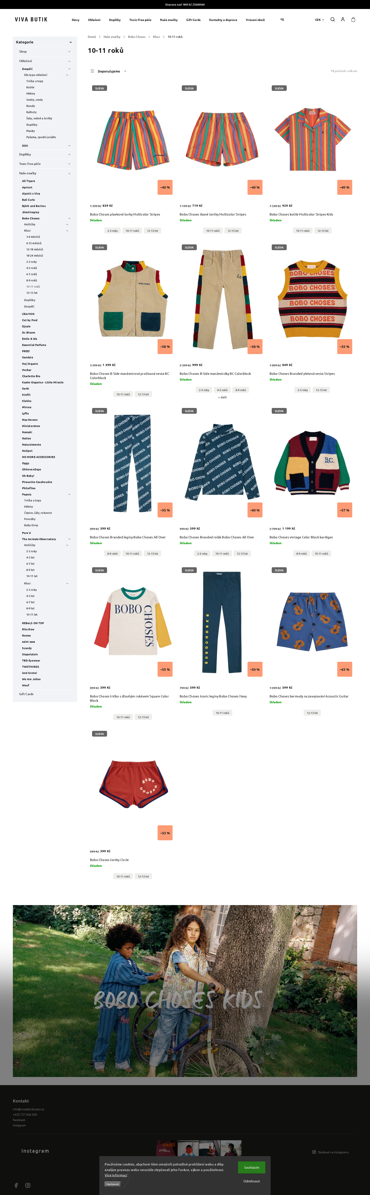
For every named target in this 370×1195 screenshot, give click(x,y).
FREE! (26, 351)
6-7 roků (31, 274)
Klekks (26, 401)
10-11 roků (33, 286)
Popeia (26, 494)
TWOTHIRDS (30, 666)
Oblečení (25, 61)
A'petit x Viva (31, 193)
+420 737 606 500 (25, 1114)
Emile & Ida (29, 338)
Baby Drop (31, 525)
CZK (318, 19)
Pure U (26, 533)
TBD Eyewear (31, 660)
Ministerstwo (31, 426)
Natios (26, 438)
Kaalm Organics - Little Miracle (43, 382)
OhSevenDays (31, 469)
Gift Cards (26, 694)
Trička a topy (34, 81)
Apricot (27, 187)
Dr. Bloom (28, 332)
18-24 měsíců (34, 255)
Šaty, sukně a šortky (39, 118)
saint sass (28, 641)
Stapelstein (30, 654)
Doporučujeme (109, 71)
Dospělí (27, 69)
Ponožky (30, 519)
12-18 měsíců (34, 249)
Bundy (30, 106)
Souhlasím (251, 1167)
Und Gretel (29, 673)
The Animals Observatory (39, 539)
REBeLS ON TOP (33, 623)
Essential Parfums (34, 345)
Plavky (30, 131)
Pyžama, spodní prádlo (41, 137)
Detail (163, 206)
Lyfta (25, 413)
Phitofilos (28, 488)
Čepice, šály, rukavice (38, 513)
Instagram (19, 1125)
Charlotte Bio (31, 376)
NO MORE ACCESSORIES (38, 457)
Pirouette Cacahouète (37, 482)
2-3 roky (31, 262)
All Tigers (28, 181)
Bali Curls (28, 199)
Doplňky (31, 125)
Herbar (26, 370)
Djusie (26, 326)
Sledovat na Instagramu (333, 1152)
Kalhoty (31, 112)
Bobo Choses (30, 218)
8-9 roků (31, 280)
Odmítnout (251, 1181)
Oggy (25, 463)
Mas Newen (30, 419)
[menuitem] (78, 20)
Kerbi (25, 388)
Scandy (27, 648)
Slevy (23, 51)
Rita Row (28, 629)
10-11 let (31, 576)
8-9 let (30, 570)
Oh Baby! (28, 475)
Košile (30, 87)
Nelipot (27, 450)
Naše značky (27, 173)
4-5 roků (31, 268)
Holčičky (29, 224)
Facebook (19, 1120)
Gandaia (27, 357)
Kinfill (26, 394)
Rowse (26, 635)
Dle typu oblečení (35, 75)
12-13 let (31, 293)
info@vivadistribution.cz (28, 1109)
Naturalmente (31, 444)
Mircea (26, 407)
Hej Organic (30, 363)
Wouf (25, 685)
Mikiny (30, 93)
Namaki (27, 432)
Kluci (27, 230)
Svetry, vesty (34, 100)
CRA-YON (28, 314)
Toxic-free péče (30, 164)
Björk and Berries (34, 206)
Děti (25, 145)
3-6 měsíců (33, 237)
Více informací (116, 1175)
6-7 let (30, 564)
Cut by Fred (29, 320)
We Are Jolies (31, 679)
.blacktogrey (30, 212)
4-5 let (30, 557)
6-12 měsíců (34, 243)
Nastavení (112, 1184)
